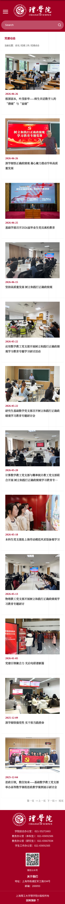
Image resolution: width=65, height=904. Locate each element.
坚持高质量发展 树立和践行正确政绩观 (28, 287)
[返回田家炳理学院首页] (32, 11)
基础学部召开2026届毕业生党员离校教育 (30, 227)
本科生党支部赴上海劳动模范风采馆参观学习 (32, 539)
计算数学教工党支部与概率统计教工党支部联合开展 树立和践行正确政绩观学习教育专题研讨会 (32, 480)
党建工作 (25, 45)
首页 (17, 45)
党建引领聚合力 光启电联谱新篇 (24, 663)
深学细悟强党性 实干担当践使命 (24, 722)
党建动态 (35, 45)
